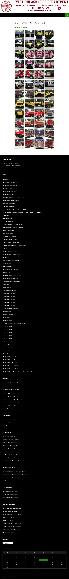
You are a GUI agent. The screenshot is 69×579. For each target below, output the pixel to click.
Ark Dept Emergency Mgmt (10, 511)
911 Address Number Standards (11, 260)
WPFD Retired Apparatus (11, 308)
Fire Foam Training (9, 347)
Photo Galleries (33, 15)
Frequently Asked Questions (10, 269)
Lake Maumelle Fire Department (11, 439)
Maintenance (6, 317)
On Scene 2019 (8, 329)
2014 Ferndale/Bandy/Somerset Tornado (14, 323)
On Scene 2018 (8, 326)
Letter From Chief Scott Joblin (11, 200)
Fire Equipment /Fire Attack (11, 242)
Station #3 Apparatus (9, 299)
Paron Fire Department (9, 448)
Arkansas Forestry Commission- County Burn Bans (16, 474)
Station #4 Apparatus (9, 302)
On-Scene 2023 (8, 341)
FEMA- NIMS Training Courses (11, 494)
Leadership (6, 353)
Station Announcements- (9, 236)
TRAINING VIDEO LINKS (9, 239)
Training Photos (7, 344)
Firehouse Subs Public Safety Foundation (13, 405)
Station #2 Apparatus (9, 296)
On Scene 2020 (8, 332)
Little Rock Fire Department (10, 442)
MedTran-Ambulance (8, 517)
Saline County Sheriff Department (11, 529)
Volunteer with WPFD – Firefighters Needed (15, 209)
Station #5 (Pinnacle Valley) (10, 368)
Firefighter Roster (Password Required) (13, 227)
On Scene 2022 (8, 338)
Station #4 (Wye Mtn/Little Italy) (11, 365)
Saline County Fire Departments (11, 460)
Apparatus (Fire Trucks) (9, 290)
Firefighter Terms (7, 266)
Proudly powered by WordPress (10, 577)
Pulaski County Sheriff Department (12, 526)
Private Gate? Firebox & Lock (10, 278)
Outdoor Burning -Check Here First (12, 275)
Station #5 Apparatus (9, 305)
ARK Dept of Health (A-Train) (10, 491)
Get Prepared (22, 15)
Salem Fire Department (9, 457)
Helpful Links (6, 272)
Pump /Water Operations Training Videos (15, 245)
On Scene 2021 (8, 335)
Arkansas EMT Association (9, 396)
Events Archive (7, 311)
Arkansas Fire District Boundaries (11, 382)
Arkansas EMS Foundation (9, 393)
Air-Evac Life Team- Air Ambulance (12, 508)
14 (43, 560)
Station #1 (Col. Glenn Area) (10, 356)
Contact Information (8, 188)
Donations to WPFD (8, 194)
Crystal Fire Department (9, 436)
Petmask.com (6, 425)
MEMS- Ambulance (8, 520)
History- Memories (8, 314)
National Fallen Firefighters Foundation (13, 408)
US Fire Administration (9, 532)
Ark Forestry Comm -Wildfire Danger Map (14, 471)
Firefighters (51, 15)
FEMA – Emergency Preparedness (11, 480)
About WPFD (13, 15)
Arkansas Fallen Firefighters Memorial (12, 399)
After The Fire (7, 263)
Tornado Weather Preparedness (11, 281)
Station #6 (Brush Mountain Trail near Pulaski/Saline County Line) (20, 371)
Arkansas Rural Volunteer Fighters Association (15, 402)
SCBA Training (8, 248)
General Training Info (8, 230)
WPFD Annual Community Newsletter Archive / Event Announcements (22, 212)
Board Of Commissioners (10, 185)
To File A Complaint (8, 206)
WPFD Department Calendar (11, 251)
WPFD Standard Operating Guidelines (13, 254)
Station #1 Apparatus (9, 293)
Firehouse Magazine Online (10, 419)
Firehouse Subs (6, 422)
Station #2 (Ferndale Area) (10, 359)
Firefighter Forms (8, 218)
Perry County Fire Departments (11, 451)
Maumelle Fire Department (10, 445)
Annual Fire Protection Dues (10, 182)
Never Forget (60, 15)
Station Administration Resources (13, 224)
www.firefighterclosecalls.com (10, 497)
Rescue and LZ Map (8, 233)
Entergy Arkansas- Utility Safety (11, 477)
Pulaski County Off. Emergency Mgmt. (12, 523)
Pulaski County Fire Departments (11, 454)
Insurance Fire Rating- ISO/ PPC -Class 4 (13, 197)
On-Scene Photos (7, 320)
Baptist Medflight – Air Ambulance (12, 514)
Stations (42, 15)
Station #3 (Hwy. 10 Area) (10, 362)
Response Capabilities (9, 203)
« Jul (4, 569)
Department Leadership (9, 191)
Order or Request (8, 221)
